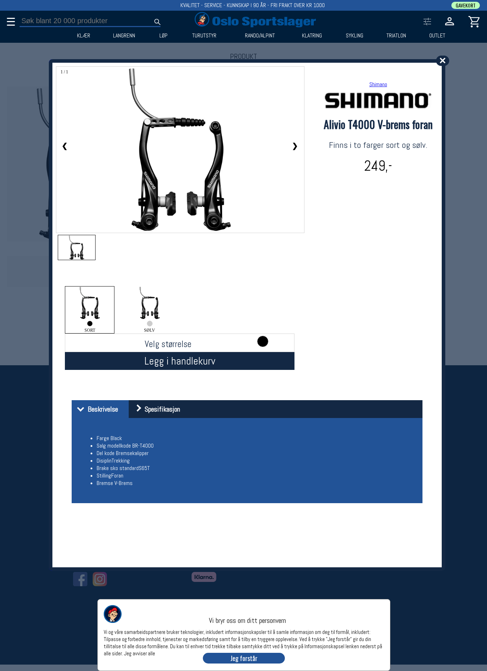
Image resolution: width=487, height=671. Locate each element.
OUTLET (437, 35)
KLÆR (83, 35)
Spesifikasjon (160, 409)
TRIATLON (396, 35)
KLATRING (312, 35)
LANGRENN (124, 35)
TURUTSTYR (204, 35)
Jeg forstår (243, 658)
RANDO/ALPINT (260, 35)
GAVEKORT (466, 5)
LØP (163, 35)
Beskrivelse (101, 409)
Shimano (378, 84)
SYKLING (354, 35)
